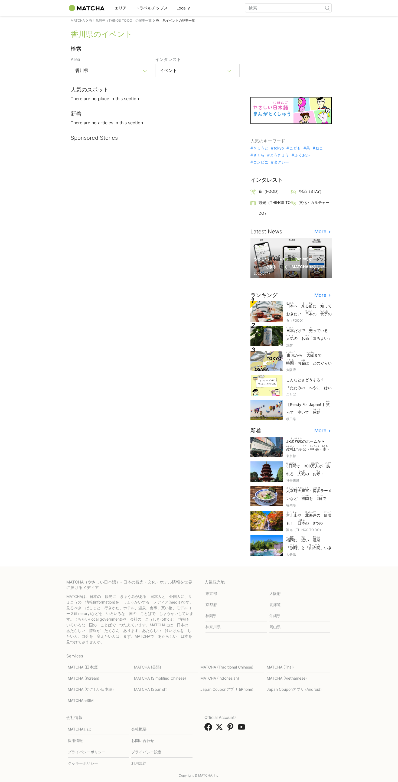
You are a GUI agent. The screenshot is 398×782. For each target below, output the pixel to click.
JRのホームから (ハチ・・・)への (308, 444)
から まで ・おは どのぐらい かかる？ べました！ (309, 358)
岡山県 (275, 626)
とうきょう (279, 155)
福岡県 (211, 615)
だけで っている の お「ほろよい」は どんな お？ (309, 334)
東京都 (211, 593)
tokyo (279, 148)
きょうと (260, 148)
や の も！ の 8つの (309, 518)
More (321, 231)
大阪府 (275, 593)
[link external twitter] (220, 728)
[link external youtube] (242, 728)
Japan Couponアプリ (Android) (294, 689)
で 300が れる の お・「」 (308, 469)
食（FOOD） (270, 191)
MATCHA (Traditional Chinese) (226, 667)
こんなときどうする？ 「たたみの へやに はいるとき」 (309, 384)
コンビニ (260, 162)
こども (295, 148)
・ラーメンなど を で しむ (309, 494)
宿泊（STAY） (311, 191)
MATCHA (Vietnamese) (287, 678)
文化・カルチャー (314, 202)
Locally (183, 8)
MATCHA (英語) (147, 667)
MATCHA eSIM (80, 700)
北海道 (275, 604)
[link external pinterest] (231, 728)
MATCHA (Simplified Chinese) (160, 678)
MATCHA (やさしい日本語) (91, 689)
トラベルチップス (151, 8)
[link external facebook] (209, 728)
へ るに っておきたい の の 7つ (309, 309)
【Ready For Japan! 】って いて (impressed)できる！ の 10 (308, 407)
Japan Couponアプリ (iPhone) (226, 689)
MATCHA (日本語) (83, 667)
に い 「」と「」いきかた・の (309, 543)
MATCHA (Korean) (83, 678)
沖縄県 (275, 615)
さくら (259, 155)
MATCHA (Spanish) (151, 689)
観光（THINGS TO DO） (275, 208)
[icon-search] (327, 8)
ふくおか (302, 155)
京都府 (211, 604)
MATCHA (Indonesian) (219, 678)
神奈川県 (213, 626)
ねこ (319, 148)
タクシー (281, 162)
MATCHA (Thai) (280, 667)
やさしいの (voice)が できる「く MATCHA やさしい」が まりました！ (291, 262)
